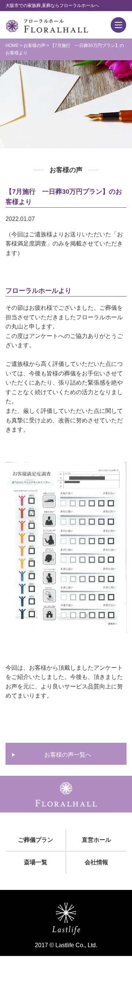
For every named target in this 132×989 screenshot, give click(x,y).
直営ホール (96, 840)
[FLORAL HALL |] (47, 28)
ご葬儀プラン (35, 840)
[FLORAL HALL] (66, 802)
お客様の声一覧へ (67, 755)
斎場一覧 (35, 862)
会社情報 (96, 862)
